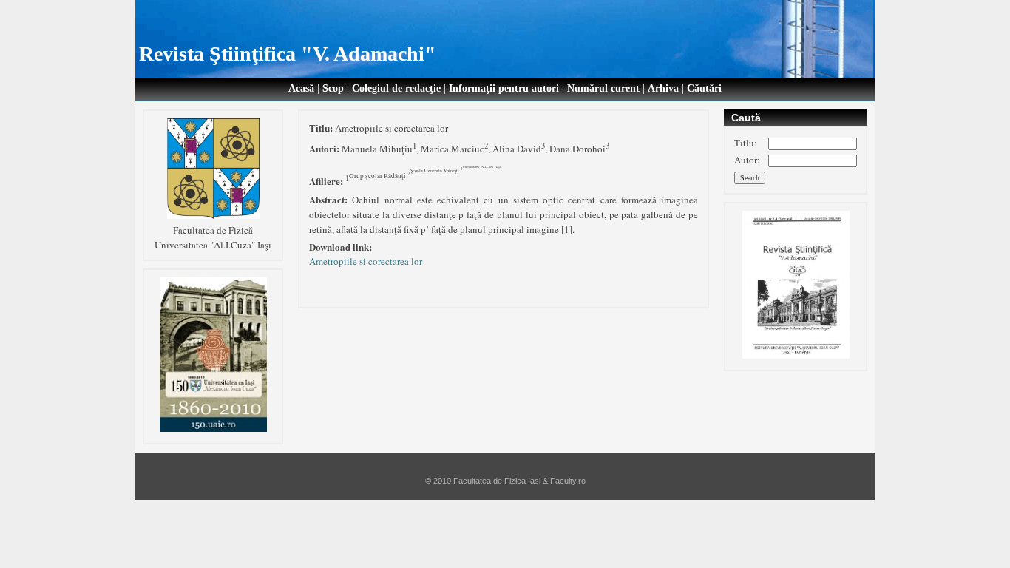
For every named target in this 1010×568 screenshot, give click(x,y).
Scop (333, 88)
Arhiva (663, 88)
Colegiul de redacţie (396, 88)
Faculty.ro (568, 480)
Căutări (704, 88)
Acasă (301, 88)
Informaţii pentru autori (504, 88)
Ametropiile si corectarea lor (365, 261)
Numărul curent (603, 88)
